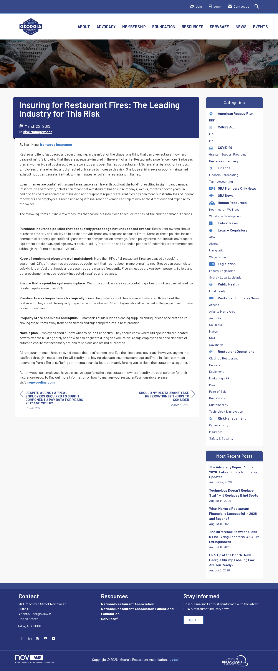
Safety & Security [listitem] (221, 438)
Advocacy (106, 26)
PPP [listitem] (211, 141)
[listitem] (234, 475)
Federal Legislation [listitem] (222, 270)
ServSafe (219, 26)
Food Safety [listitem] (217, 291)
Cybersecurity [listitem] (218, 425)
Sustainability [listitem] (218, 405)
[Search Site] (257, 6)
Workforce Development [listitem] (225, 216)
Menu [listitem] (213, 385)
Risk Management (37, 132)
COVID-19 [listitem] (225, 147)
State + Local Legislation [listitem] (226, 277)
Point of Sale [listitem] (218, 391)
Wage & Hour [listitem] (218, 257)
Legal (174, 659)
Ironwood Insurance (56, 144)
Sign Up (193, 620)
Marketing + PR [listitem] (219, 378)
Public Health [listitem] (228, 284)
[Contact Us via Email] (53, 638)
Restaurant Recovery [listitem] (223, 161)
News (241, 26)
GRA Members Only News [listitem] (237, 188)
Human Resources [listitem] (232, 202)
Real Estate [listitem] (217, 398)
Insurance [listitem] (216, 432)
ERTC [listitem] (213, 134)
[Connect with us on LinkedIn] (29, 638)
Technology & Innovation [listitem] (226, 411)
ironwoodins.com (41, 382)
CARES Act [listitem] (226, 127)
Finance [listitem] (224, 168)
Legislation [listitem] (227, 264)
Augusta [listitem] (215, 318)
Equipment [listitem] (216, 371)
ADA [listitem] (212, 237)
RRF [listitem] (212, 120)
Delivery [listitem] (214, 365)
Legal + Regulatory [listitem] (232, 230)
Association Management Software (35, 662)
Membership (134, 26)
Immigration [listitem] (217, 250)
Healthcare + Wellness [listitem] (224, 209)
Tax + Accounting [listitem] (221, 181)
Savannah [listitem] (216, 344)
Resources (192, 26)
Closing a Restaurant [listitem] (223, 358)
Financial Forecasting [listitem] (223, 175)
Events (260, 26)
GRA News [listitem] (225, 195)
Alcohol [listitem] (214, 243)
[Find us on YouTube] (45, 638)
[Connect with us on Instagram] (37, 638)
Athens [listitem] (214, 305)
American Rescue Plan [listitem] (235, 113)
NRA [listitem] (212, 338)
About (84, 26)
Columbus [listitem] (216, 324)
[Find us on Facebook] (22, 638)
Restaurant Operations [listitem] (236, 351)
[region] (162, 399)
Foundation (163, 26)
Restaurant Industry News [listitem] (238, 298)
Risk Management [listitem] (232, 418)
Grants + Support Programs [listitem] (227, 154)
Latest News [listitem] (228, 223)
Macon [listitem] (213, 331)
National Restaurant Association (127, 604)
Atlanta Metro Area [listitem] (222, 311)
